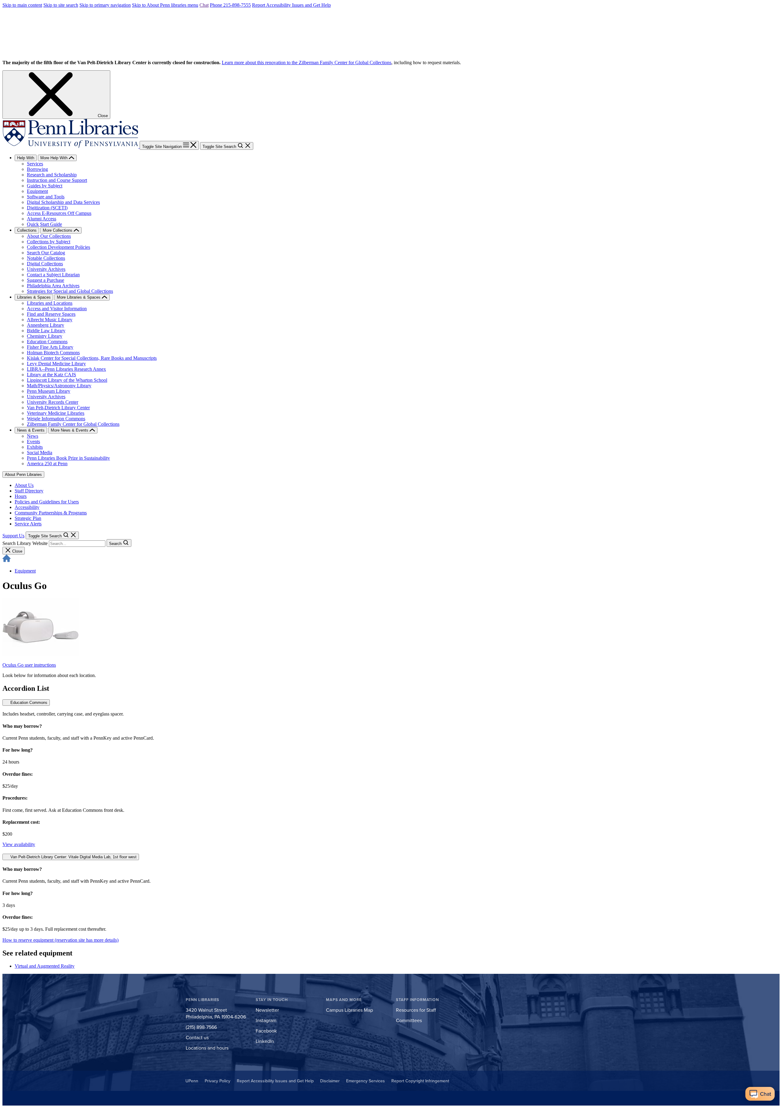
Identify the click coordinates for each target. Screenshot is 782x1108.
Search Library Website (25, 543)
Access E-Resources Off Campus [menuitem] (59, 213)
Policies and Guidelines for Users (47, 501)
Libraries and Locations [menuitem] (49, 303)
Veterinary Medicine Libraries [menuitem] (55, 413)
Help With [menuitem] (25, 158)
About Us (24, 485)
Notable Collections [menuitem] (46, 258)
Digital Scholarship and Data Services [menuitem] (63, 202)
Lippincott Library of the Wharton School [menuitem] (67, 380)
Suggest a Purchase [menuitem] (45, 280)
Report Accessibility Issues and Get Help (291, 5)
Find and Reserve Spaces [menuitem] (51, 314)
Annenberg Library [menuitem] (45, 325)
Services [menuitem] (35, 163)
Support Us (13, 535)
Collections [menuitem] (27, 230)
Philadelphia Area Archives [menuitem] (53, 285)
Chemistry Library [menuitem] (44, 336)
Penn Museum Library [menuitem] (48, 391)
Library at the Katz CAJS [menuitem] (51, 374)
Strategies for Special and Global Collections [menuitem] (70, 291)
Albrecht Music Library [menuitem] (49, 319)
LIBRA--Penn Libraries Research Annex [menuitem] (66, 369)
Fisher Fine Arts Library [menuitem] (50, 347)
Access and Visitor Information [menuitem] (57, 308)
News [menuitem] (32, 436)
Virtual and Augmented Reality (45, 966)
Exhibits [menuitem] (35, 447)
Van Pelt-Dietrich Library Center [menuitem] (58, 407)
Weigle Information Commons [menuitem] (56, 418)
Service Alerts (28, 523)
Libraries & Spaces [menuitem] (34, 297)
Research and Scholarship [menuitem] (52, 174)
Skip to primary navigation (105, 5)
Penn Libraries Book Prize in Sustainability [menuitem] (68, 458)
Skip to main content (22, 5)
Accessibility (27, 507)
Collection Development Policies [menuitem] (58, 247)
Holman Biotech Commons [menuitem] (53, 352)
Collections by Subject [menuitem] (48, 241)
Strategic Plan (28, 518)
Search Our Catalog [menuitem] (46, 252)
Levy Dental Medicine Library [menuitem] (56, 363)
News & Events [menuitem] (31, 430)
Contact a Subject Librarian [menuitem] (53, 274)
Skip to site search (60, 5)
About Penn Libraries (23, 474)
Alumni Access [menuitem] (41, 218)
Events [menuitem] (33, 441)
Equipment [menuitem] (37, 191)
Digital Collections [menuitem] (45, 263)
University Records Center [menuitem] (52, 402)
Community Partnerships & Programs (51, 512)
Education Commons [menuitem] (47, 341)
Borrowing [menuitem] (37, 169)
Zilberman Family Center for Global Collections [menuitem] (73, 424)
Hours (21, 496)
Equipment (25, 570)
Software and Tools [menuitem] (45, 196)
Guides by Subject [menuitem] (44, 185)
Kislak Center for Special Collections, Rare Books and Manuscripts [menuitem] (92, 358)
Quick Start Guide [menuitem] (44, 224)
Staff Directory (29, 490)
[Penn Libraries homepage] (71, 146)
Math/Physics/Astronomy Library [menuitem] (59, 385)
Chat (204, 5)
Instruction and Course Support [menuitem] (57, 180)
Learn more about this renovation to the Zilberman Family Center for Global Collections (306, 62)
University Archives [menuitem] (46, 269)
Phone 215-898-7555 (230, 5)
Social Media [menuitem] (39, 452)
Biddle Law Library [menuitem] (46, 330)
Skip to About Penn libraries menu (165, 5)
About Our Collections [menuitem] (49, 236)
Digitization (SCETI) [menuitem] (47, 207)
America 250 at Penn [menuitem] (47, 463)
